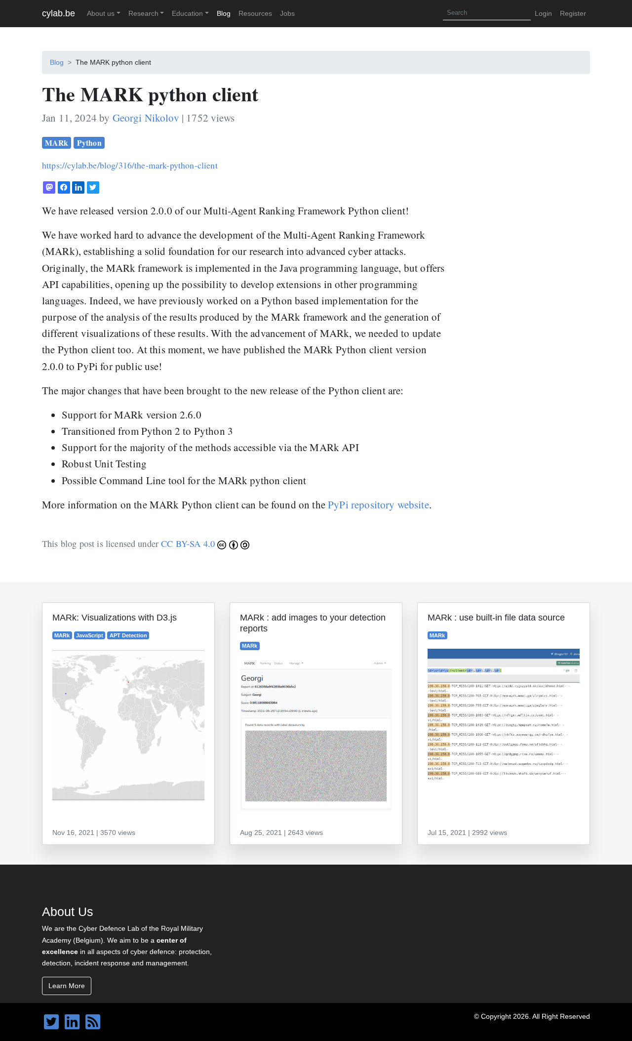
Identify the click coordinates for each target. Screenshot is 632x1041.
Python (89, 142)
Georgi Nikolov (146, 118)
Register (573, 13)
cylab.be (58, 13)
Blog (224, 13)
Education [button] (187, 13)
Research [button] (143, 13)
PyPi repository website (378, 504)
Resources (255, 13)
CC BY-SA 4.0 (189, 543)
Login (543, 13)
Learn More (66, 986)
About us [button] (101, 13)
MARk (56, 142)
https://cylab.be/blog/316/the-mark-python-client (130, 165)
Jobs (287, 13)
